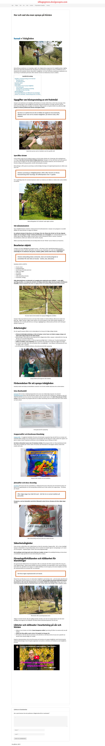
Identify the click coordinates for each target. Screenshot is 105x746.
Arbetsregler (18, 84)
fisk (20, 5)
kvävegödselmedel (18, 395)
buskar (31, 5)
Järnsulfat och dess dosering (22, 90)
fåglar (16, 5)
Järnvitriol (16, 485)
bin (23, 5)
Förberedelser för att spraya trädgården (24, 85)
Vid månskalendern (20, 81)
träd (27, 5)
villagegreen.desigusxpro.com (52, 2)
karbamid (16, 394)
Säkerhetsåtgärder (19, 91)
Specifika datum (20, 80)
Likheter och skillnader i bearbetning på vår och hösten (27, 94)
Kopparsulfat (17, 437)
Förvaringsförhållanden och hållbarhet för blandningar (27, 93)
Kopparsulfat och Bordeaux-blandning (25, 88)
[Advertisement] (40, 26)
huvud (17, 38)
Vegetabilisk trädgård (40, 5)
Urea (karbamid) (20, 87)
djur (12, 5)
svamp (48, 5)
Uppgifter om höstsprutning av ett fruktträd (25, 78)
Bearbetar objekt (19, 83)
